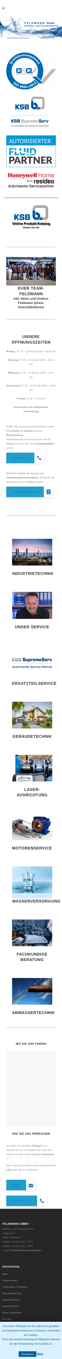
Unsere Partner (10, 1306)
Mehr (40, 1354)
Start (5, 1274)
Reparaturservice (12, 1293)
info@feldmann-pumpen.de (25, 1250)
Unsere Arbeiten (11, 1299)
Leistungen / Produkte (15, 1287)
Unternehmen (10, 1280)
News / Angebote (11, 1312)
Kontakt (6, 1319)
